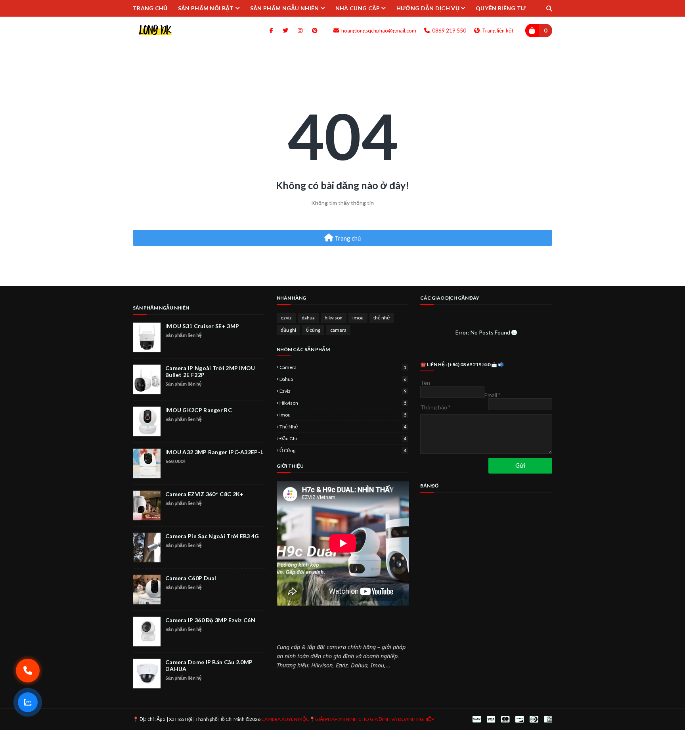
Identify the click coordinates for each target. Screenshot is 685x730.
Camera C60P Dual (190, 578)
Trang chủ (347, 238)
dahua (308, 318)
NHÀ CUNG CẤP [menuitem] (357, 8)
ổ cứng (313, 330)
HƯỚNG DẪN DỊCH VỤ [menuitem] (427, 8)
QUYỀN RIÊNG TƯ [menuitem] (501, 8)
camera (338, 330)
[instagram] (300, 30)
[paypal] (477, 719)
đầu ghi (288, 330)
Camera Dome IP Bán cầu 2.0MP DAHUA (209, 665)
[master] (505, 719)
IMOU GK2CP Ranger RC (198, 410)
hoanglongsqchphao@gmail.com (378, 30)
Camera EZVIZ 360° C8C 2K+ (204, 494)
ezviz (286, 318)
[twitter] (285, 30)
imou (358, 318)
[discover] (519, 719)
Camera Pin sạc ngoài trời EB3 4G (212, 536)
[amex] (547, 719)
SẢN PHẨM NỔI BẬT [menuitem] (206, 8)
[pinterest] (313, 30)
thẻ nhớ (381, 318)
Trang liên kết (497, 30)
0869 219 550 (448, 30)
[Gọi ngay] (28, 670)
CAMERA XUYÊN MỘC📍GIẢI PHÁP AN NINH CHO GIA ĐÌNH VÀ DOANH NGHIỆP (347, 719)
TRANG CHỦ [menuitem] (150, 8)
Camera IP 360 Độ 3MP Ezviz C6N (210, 620)
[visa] (491, 719)
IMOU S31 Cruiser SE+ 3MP (202, 326)
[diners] (534, 719)
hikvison (333, 318)
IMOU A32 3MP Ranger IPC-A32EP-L (214, 452)
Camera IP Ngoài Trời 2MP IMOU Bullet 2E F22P (210, 371)
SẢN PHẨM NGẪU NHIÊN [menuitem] (284, 8)
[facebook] (271, 30)
